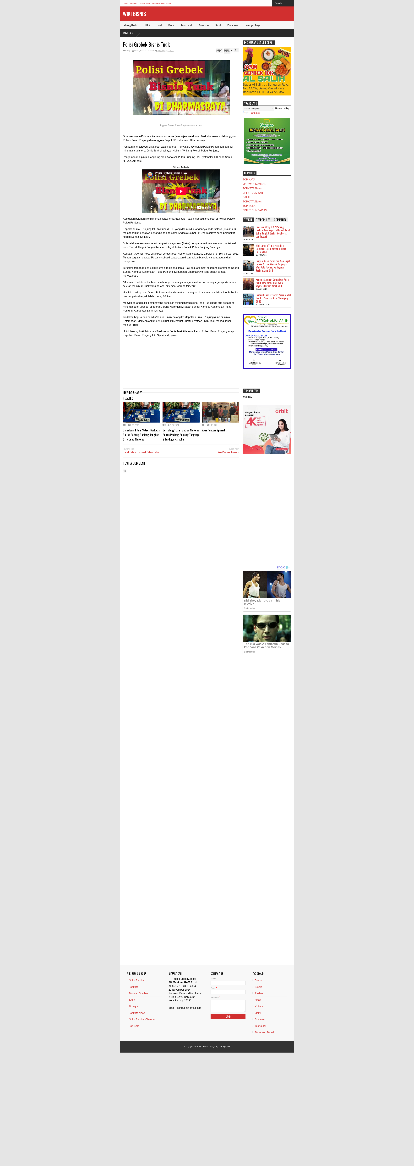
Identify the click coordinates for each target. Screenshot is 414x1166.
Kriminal (150, 51)
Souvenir (260, 1019)
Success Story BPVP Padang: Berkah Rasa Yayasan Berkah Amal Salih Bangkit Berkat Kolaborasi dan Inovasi (273, 232)
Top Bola (134, 1026)
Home (125, 3)
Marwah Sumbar (138, 993)
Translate (254, 113)
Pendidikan (232, 25)
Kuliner (259, 1006)
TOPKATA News (252, 188)
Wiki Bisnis (134, 13)
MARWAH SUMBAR (254, 184)
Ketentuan (145, 3)
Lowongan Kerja (252, 25)
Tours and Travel (264, 1032)
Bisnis (143, 51)
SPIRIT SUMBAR (253, 192)
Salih (132, 1000)
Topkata (133, 987)
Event (159, 25)
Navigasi (134, 1006)
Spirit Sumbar (137, 980)
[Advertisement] (181, 362)
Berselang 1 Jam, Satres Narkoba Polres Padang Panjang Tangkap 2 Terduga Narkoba (141, 434)
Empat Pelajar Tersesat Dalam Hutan (141, 452)
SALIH (246, 197)
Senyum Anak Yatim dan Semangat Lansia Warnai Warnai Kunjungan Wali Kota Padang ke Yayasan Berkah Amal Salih (273, 266)
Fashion (259, 993)
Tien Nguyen (224, 1046)
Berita (136, 51)
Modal (171, 25)
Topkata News (137, 1013)
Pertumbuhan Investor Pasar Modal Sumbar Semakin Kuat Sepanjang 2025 (273, 298)
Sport (218, 25)
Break (128, 33)
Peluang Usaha (130, 25)
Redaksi (133, 3)
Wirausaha (203, 25)
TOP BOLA (249, 206)
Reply (127, 51)
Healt (258, 1000)
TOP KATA (249, 179)
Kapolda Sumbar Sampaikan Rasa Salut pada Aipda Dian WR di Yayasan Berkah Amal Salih (272, 283)
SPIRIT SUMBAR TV (255, 210)
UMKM (147, 25)
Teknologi (260, 1026)
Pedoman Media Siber (161, 3)
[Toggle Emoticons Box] (124, 471)
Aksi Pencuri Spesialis (214, 430)
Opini (258, 1013)
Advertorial (186, 25)
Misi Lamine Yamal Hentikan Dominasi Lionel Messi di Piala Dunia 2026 (271, 249)
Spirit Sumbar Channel (142, 1019)
